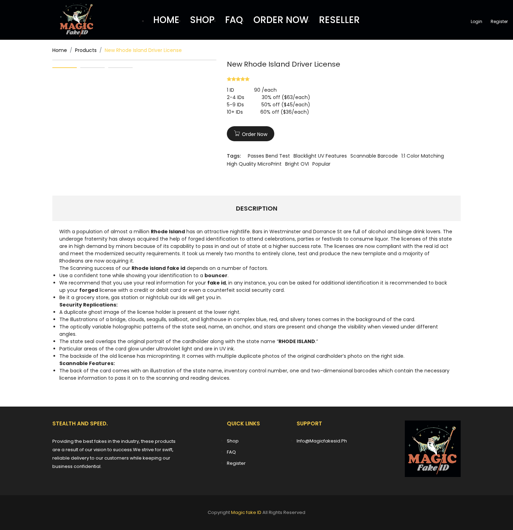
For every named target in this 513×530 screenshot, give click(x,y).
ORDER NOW (280, 20)
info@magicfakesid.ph (322, 441)
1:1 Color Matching (422, 155)
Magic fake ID (246, 512)
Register (499, 21)
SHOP (202, 20)
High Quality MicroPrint (254, 163)
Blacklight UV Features (320, 155)
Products (86, 50)
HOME (166, 20)
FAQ (234, 20)
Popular (321, 163)
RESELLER (339, 20)
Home (59, 50)
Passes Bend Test (269, 155)
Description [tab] (256, 208)
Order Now (254, 134)
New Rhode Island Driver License (283, 64)
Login (476, 21)
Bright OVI (297, 163)
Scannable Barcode (374, 155)
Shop (233, 441)
